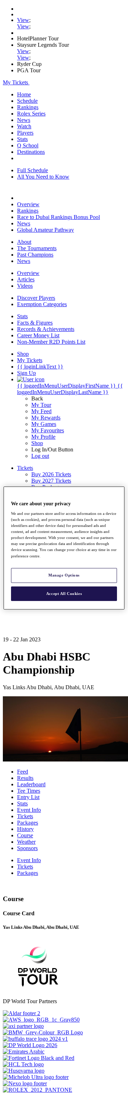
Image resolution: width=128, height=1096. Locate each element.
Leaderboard (31, 784)
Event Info (29, 810)
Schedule (27, 101)
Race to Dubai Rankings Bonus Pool (58, 217)
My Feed (41, 411)
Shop (37, 443)
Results (25, 778)
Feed (22, 772)
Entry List (28, 797)
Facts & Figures (35, 323)
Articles (25, 279)
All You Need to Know (43, 177)
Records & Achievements (45, 329)
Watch (24, 126)
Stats (22, 139)
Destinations (31, 152)
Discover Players (36, 298)
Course (25, 835)
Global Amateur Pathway (45, 230)
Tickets (25, 816)
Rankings (27, 107)
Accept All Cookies (64, 593)
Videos (25, 286)
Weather (26, 842)
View (23, 20)
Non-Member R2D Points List (51, 342)
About (24, 242)
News (23, 120)
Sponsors (27, 848)
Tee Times (28, 791)
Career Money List (38, 335)
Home (24, 94)
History (25, 829)
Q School (27, 145)
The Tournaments (37, 248)
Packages (27, 823)
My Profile (43, 437)
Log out (40, 456)
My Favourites (47, 430)
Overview (28, 204)
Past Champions (35, 255)
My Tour (41, 405)
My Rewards (45, 418)
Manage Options (64, 575)
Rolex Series (31, 114)
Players (25, 133)
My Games (43, 424)
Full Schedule (32, 170)
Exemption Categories (42, 304)
